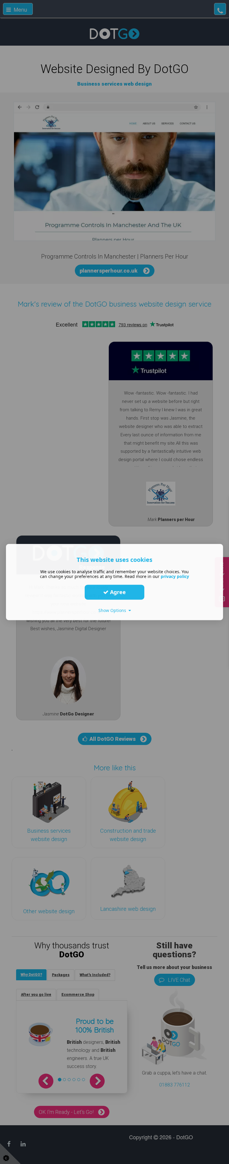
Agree (117, 592)
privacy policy (175, 576)
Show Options (113, 610)
